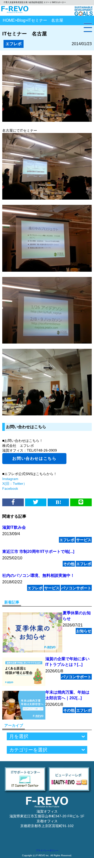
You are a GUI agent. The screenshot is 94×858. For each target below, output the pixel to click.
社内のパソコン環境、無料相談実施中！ (38, 575)
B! (58, 502)
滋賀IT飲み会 (14, 527)
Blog (21, 20)
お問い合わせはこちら (34, 458)
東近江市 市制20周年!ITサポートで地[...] (38, 551)
